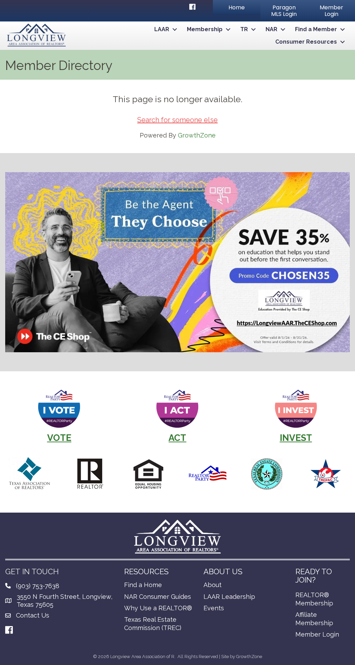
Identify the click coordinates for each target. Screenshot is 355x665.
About (213, 584)
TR (244, 29)
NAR (271, 29)
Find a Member (316, 29)
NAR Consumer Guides (157, 596)
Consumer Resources (306, 41)
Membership (205, 29)
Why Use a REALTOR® (158, 608)
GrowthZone (197, 135)
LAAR (161, 29)
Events (214, 608)
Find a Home (143, 584)
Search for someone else (177, 120)
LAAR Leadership (229, 596)
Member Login (317, 634)
